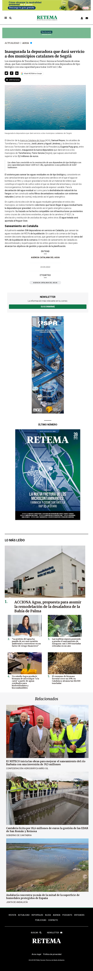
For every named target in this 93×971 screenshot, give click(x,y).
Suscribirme (48, 306)
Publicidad (40, 920)
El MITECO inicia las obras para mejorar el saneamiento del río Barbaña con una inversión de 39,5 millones (45, 763)
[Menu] (5, 18)
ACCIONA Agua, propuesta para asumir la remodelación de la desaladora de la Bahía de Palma (47, 606)
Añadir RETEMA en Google (33, 73)
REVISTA (12, 915)
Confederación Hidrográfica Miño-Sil (27, 768)
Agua (25, 43)
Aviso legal (36, 954)
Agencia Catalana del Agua (45, 257)
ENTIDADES (79, 915)
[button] (6, 73)
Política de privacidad (52, 954)
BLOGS (48, 915)
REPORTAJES (37, 915)
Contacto (53, 920)
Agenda (56, 915)
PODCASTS (67, 915)
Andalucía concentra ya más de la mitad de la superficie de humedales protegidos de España (43, 897)
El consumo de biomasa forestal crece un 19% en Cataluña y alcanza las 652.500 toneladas (66, 679)
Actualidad (12, 43)
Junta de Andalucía (17, 902)
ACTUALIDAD (24, 915)
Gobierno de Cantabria (19, 835)
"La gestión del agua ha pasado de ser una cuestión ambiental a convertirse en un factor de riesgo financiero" (26, 642)
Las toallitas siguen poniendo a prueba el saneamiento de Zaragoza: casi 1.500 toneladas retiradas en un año (66, 642)
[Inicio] (47, 18)
